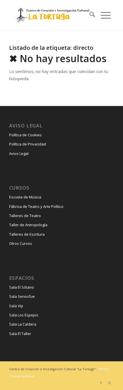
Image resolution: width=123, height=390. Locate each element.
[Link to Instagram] (109, 383)
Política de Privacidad (27, 144)
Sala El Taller (20, 333)
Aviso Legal (19, 153)
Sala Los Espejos (23, 315)
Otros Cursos (20, 243)
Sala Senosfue (22, 296)
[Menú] (103, 15)
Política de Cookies (25, 134)
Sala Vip (16, 305)
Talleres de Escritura (27, 234)
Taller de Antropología (28, 224)
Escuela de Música (25, 197)
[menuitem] (89, 15)
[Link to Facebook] (101, 383)
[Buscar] (89, 15)
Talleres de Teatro (25, 215)
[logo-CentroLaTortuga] (51, 15)
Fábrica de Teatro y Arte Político (36, 206)
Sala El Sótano (21, 287)
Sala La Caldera (22, 324)
